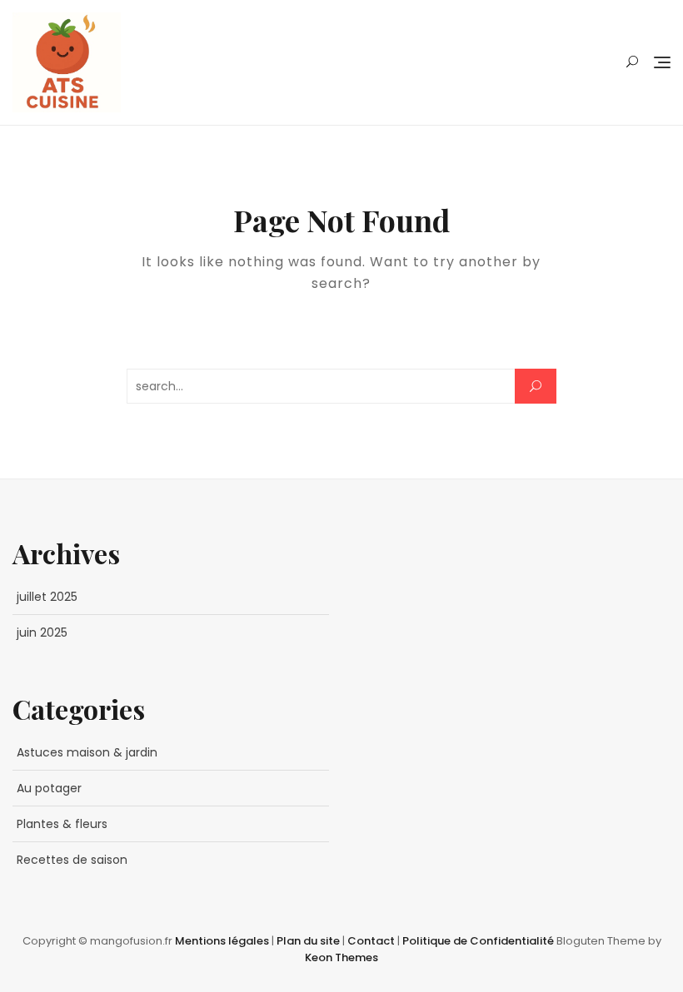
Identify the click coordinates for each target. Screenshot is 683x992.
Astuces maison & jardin (87, 752)
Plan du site (309, 941)
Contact (372, 941)
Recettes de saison (72, 859)
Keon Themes (341, 957)
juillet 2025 (47, 596)
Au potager (49, 788)
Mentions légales (223, 941)
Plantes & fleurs (62, 824)
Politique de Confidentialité (479, 941)
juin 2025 (42, 632)
